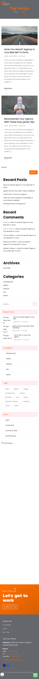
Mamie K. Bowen (9, 248)
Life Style (8, 397)
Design (25, 389)
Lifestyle (6, 289)
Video (16, 406)
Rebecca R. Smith (9, 242)
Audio (7, 389)
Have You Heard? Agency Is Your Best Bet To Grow (19, 51)
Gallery (5, 285)
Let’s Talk (6, 632)
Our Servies (7, 625)
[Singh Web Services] (5, 3)
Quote (5, 295)
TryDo (7, 406)
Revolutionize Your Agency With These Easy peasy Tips (19, 120)
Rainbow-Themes (11, 401)
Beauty (16, 389)
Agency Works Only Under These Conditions (19, 191)
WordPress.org (10, 436)
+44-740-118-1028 (11, 654)
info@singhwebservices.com (13, 660)
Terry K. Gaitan (8, 235)
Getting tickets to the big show (14, 204)
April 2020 (6, 268)
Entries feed (9, 425)
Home (16, 12)
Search (4, 167)
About (5, 629)
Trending (26, 401)
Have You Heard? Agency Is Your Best (24, 318)
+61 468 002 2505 (15, 656)
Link (4, 292)
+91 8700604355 (12, 651)
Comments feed (11, 431)
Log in (7, 420)
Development (8, 282)
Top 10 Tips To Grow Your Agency (15, 194)
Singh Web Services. (27, 672)
